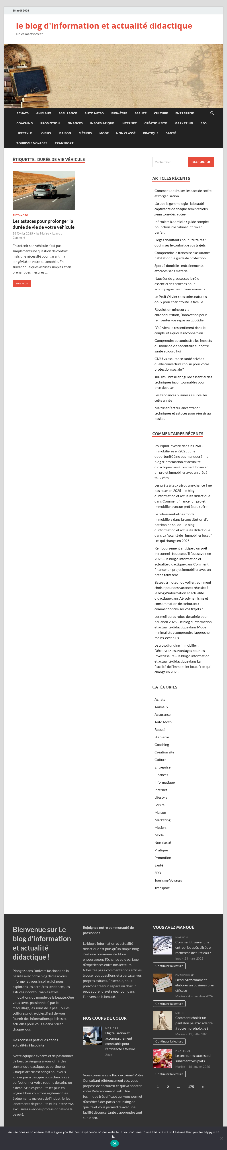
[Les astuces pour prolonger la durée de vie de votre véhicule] (44, 190)
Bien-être (119, 113)
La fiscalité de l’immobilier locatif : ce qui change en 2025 (183, 666)
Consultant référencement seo (106, 1080)
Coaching (24, 123)
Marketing (183, 123)
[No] (221, 1138)
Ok (115, 1143)
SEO (204, 123)
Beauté (141, 113)
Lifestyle (24, 133)
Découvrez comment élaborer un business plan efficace (194, 985)
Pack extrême (122, 1075)
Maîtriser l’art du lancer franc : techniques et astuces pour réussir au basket (183, 413)
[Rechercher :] (183, 162)
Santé (171, 133)
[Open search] (212, 113)
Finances (75, 123)
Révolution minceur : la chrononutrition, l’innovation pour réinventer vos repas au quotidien (181, 314)
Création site (155, 123)
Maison (65, 133)
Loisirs (45, 133)
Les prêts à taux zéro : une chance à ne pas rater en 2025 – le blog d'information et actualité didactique (183, 490)
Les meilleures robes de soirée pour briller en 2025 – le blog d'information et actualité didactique (183, 621)
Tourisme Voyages (31, 143)
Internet (129, 123)
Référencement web (107, 1091)
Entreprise (184, 113)
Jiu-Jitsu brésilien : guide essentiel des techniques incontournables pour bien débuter (183, 382)
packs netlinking (118, 1101)
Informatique (102, 123)
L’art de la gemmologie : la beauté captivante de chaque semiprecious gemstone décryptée (181, 208)
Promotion (50, 123)
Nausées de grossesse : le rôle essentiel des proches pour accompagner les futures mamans (180, 283)
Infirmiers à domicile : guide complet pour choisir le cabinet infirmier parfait (182, 226)
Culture (161, 113)
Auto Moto (94, 113)
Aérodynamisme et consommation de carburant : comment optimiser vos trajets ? (181, 603)
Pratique (150, 133)
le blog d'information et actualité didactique (104, 25)
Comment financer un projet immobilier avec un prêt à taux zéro (181, 472)
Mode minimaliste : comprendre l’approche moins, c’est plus (182, 632)
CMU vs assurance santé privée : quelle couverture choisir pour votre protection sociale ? (182, 363)
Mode (104, 133)
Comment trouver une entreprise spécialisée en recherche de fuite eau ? (194, 947)
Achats (22, 113)
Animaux (43, 113)
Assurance (68, 113)
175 (191, 1086)
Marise (44, 233)
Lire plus (20, 282)
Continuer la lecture (169, 966)
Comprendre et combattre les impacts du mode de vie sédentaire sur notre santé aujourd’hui (183, 345)
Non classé (125, 133)
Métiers (85, 133)
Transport (64, 143)
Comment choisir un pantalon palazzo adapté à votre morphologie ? (194, 1022)
